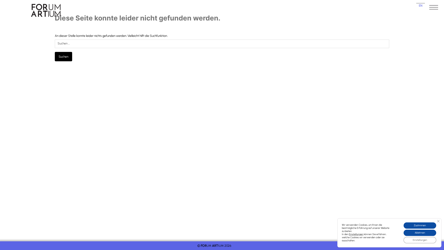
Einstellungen (356, 234)
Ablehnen (420, 232)
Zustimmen (420, 225)
